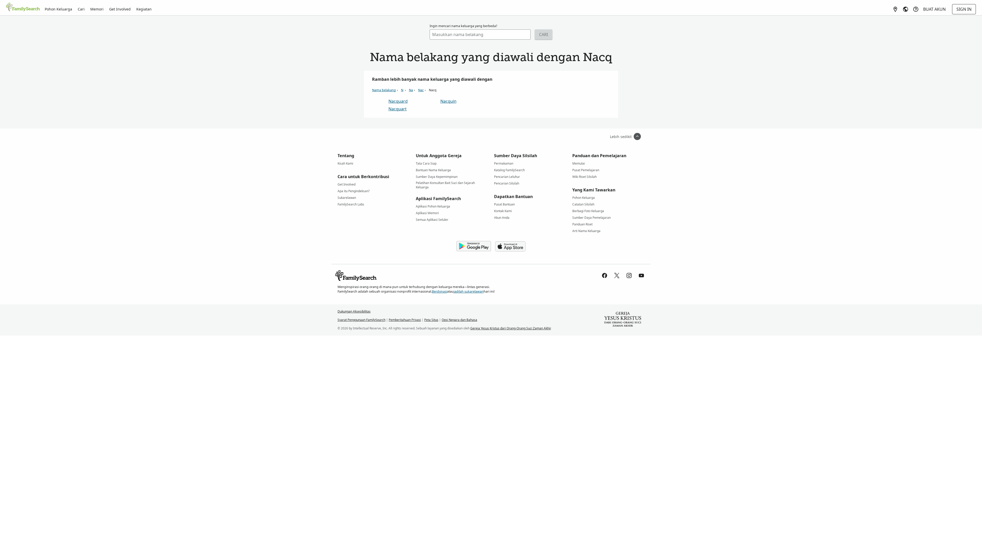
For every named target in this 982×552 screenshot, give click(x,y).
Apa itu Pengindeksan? (354, 191)
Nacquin (448, 101)
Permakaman (503, 163)
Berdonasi (439, 291)
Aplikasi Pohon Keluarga (433, 206)
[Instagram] (629, 275)
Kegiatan (144, 9)
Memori (97, 9)
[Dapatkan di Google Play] (473, 246)
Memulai (578, 163)
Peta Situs (431, 320)
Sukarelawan (347, 197)
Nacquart (397, 109)
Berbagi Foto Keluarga (588, 211)
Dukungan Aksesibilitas (354, 311)
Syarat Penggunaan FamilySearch (361, 320)
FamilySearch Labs (351, 204)
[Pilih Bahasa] (905, 9)
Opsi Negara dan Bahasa (459, 320)
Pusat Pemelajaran (585, 170)
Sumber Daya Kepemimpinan (436, 177)
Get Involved (120, 9)
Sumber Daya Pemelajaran (591, 217)
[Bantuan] (916, 9)
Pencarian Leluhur (507, 177)
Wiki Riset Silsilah (584, 177)
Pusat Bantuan (504, 204)
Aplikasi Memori (427, 213)
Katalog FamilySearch (509, 170)
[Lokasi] (895, 9)
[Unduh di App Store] (510, 246)
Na (411, 90)
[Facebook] (604, 275)
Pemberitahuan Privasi (405, 320)
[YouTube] (641, 275)
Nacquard (398, 101)
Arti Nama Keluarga (586, 231)
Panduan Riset (582, 224)
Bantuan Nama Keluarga (433, 170)
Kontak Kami (503, 211)
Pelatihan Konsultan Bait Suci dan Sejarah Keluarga (445, 184)
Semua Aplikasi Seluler (432, 219)
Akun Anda (501, 217)
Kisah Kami (345, 163)
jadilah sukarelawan (469, 291)
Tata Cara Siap (426, 163)
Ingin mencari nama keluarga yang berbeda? (463, 26)
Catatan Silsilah (583, 204)
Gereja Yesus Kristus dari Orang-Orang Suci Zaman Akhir (510, 328)
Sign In (964, 9)
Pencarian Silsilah (506, 183)
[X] (617, 275)
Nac (421, 90)
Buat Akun (934, 9)
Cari (81, 9)
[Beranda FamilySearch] (23, 7)
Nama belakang (384, 90)
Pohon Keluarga (58, 9)
